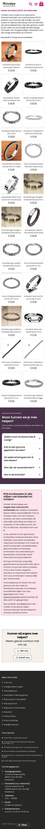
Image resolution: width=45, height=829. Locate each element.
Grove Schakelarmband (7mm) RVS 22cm (11, 297)
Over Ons (8, 682)
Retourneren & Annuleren (15, 699)
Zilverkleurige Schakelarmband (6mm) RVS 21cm (11, 265)
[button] (36, 4)
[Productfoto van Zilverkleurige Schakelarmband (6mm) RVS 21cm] (11, 250)
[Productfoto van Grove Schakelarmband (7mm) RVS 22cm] (11, 283)
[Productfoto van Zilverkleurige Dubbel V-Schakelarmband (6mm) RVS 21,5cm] (11, 316)
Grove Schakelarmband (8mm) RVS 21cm (33, 264)
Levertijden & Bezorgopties (16, 695)
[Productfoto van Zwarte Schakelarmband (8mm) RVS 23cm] (34, 85)
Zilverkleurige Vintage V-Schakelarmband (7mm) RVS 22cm (34, 199)
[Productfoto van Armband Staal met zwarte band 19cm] (34, 316)
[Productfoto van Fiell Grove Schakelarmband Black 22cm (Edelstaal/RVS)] (11, 349)
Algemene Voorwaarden (15, 707)
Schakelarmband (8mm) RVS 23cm (11, 132)
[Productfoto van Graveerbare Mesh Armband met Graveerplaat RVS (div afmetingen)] (11, 184)
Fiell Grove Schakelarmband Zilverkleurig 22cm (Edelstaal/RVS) (34, 365)
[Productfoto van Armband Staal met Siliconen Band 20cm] (34, 283)
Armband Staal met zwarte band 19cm (34, 330)
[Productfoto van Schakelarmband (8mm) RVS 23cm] (11, 118)
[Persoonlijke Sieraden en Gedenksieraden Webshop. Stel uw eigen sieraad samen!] (9, 4)
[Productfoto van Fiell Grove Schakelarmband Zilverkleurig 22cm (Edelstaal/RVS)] (34, 349)
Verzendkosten (10, 691)
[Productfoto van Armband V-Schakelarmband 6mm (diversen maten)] (34, 118)
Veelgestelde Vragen (13, 686)
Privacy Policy (9, 716)
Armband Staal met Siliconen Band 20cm (33, 297)
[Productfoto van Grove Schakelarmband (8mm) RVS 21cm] (34, 250)
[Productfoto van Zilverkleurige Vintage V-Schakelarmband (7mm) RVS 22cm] (34, 184)
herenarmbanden (11, 597)
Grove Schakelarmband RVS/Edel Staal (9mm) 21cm (33, 166)
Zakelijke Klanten (11, 724)
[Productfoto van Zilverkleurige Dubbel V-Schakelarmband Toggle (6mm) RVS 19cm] (34, 382)
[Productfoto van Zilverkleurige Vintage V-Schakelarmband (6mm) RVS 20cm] (11, 217)
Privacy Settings (11, 720)
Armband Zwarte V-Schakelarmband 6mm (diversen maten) (33, 67)
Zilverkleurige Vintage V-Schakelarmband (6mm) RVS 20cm (11, 232)
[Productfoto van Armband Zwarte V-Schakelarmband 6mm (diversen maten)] (34, 52)
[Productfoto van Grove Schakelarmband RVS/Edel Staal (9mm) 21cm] (34, 151)
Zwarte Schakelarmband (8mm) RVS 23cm (34, 99)
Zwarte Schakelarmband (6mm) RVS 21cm (11, 396)
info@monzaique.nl (13, 805)
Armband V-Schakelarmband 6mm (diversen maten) (34, 133)
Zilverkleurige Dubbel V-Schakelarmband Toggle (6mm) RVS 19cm (34, 398)
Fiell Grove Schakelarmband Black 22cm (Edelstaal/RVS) (11, 365)
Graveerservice (10, 703)
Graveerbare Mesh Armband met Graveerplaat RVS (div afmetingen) (11, 199)
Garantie (8, 712)
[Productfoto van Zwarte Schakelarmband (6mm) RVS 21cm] (11, 382)
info (12, 743)
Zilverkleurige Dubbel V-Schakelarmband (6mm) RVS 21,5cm (11, 332)
